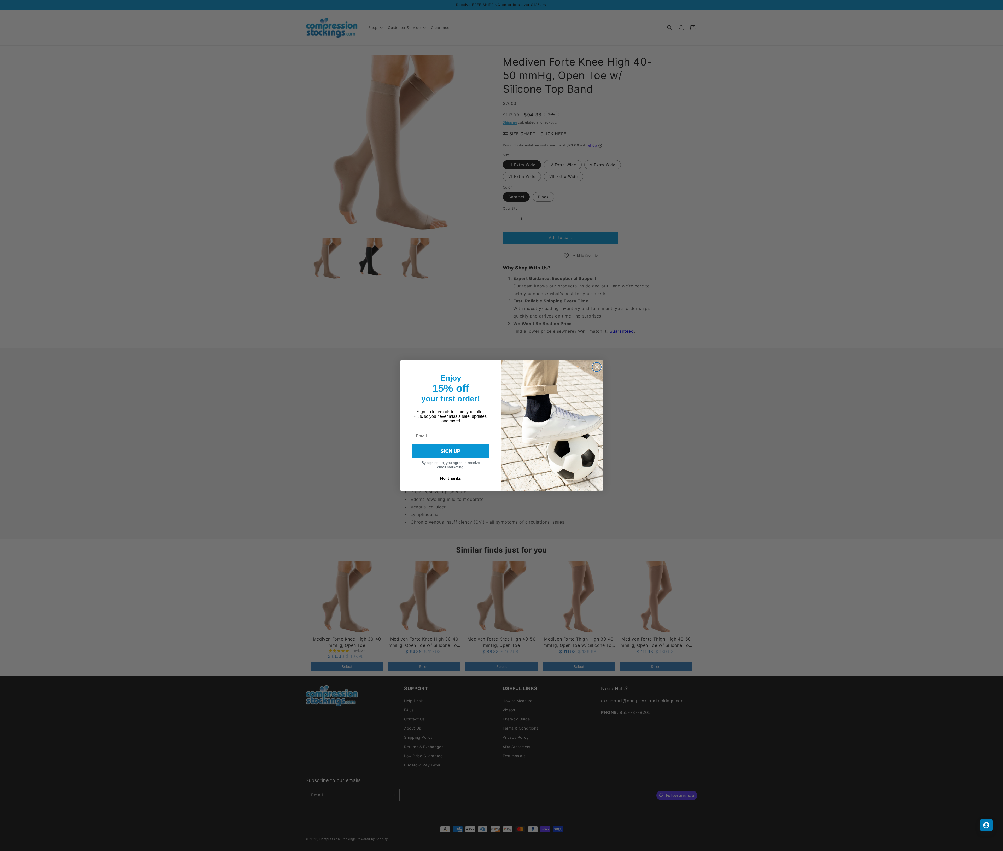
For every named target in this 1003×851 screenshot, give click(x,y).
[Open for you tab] (986, 825)
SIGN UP (450, 451)
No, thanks (450, 478)
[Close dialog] (596, 367)
